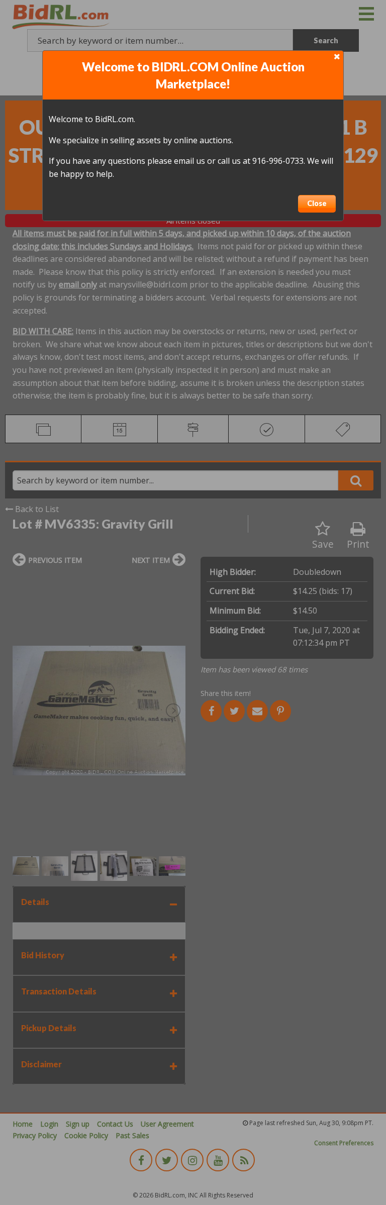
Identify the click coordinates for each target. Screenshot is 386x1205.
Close (317, 203)
